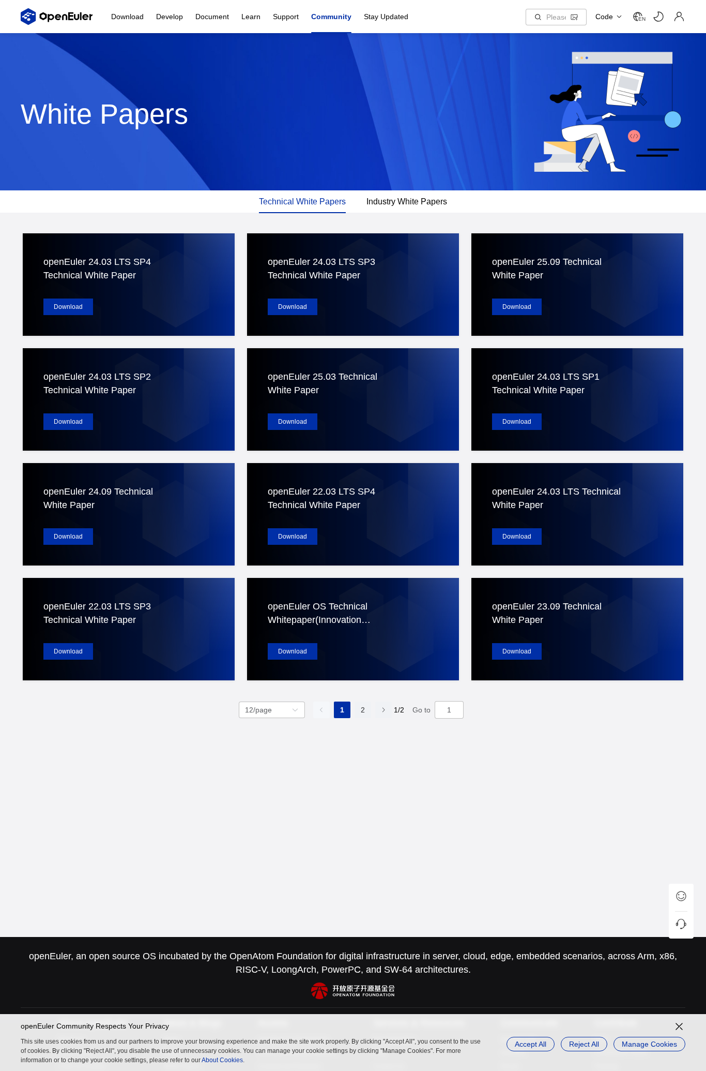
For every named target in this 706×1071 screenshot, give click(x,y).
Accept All (530, 1044)
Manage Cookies (649, 1044)
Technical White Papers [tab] (302, 201)
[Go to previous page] (321, 710)
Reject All (584, 1044)
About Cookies (222, 1060)
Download (68, 306)
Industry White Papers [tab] (406, 201)
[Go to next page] (383, 710)
